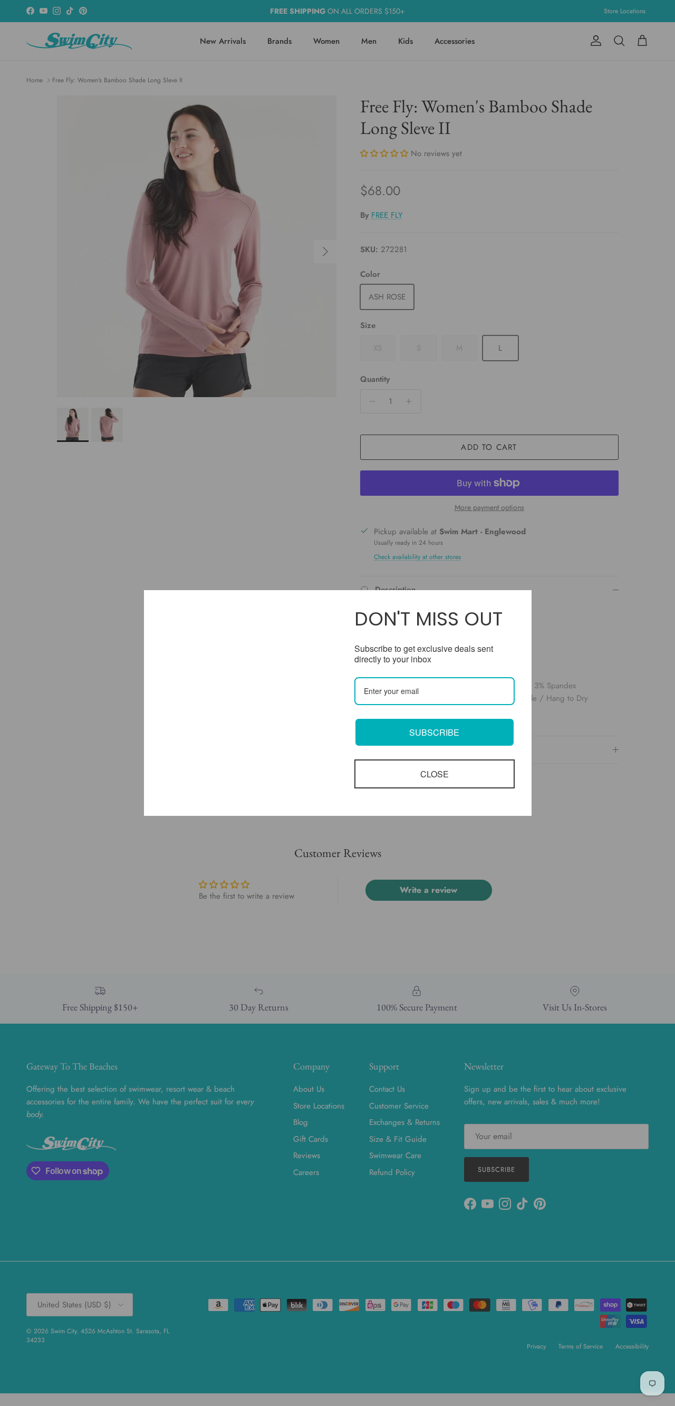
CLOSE (434, 774)
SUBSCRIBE (434, 732)
